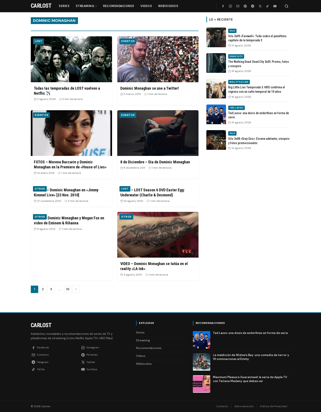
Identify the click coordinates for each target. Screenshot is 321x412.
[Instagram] (230, 6)
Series (64, 6)
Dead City (236, 56)
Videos (146, 6)
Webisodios (168, 6)
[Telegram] (252, 6)
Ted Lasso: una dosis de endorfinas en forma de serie (250, 333)
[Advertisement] (248, 221)
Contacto (222, 406)
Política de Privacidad (273, 406)
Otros (40, 188)
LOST (38, 41)
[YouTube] (274, 6)
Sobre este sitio (244, 406)
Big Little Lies (239, 81)
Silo (232, 30)
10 (67, 289)
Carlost (41, 325)
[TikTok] (267, 6)
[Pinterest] (245, 6)
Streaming (85, 6)
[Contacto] (237, 6)
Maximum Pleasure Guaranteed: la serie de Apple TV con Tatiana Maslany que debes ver (250, 379)
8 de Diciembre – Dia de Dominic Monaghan (155, 162)
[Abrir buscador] (286, 6)
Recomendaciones (118, 6)
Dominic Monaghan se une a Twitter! (149, 88)
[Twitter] (260, 6)
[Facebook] (222, 6)
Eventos (128, 41)
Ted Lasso (236, 107)
